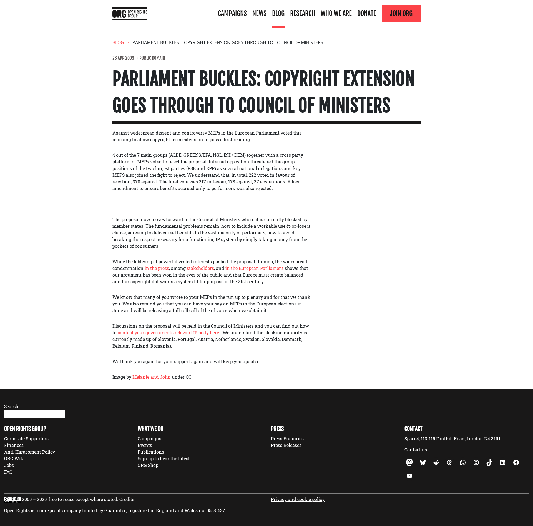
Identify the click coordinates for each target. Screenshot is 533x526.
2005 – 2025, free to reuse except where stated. (70, 499)
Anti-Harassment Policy (29, 452)
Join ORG (401, 13)
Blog (278, 13)
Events (145, 445)
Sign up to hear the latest (164, 458)
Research (302, 13)
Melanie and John (151, 377)
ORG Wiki (14, 458)
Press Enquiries (287, 438)
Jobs (9, 465)
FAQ (8, 472)
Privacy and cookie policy (298, 499)
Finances (14, 445)
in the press (157, 268)
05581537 (216, 510)
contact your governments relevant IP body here (168, 332)
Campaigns (232, 13)
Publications (151, 452)
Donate (366, 13)
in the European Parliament (254, 268)
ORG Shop (148, 465)
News (259, 13)
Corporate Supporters (26, 438)
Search (11, 406)
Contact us (415, 449)
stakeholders (200, 268)
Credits (126, 499)
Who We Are (336, 13)
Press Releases (286, 445)
